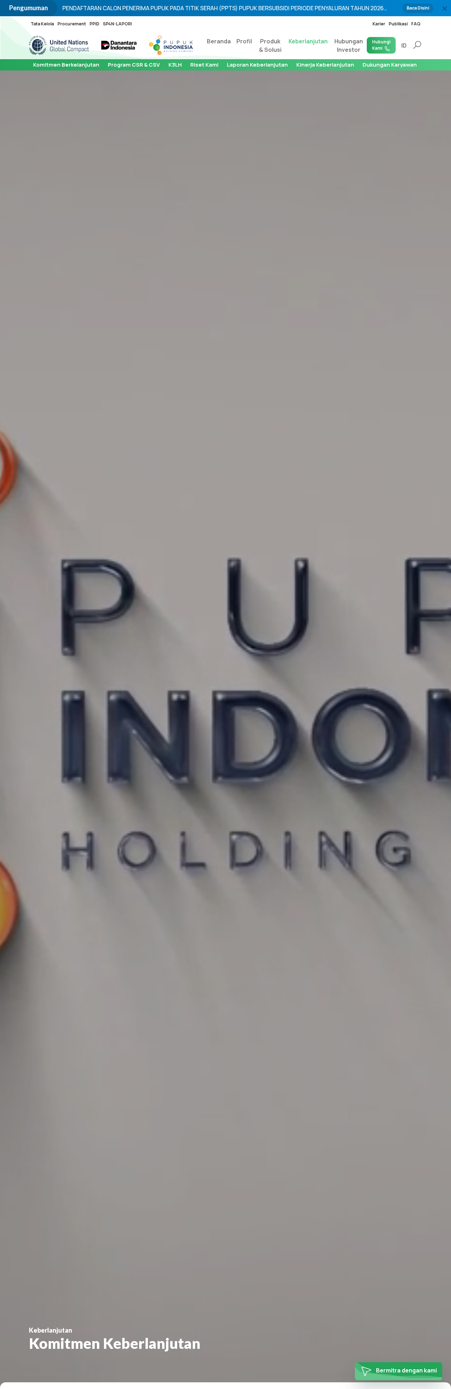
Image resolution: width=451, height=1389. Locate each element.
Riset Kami (204, 64)
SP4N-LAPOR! (117, 24)
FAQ (415, 24)
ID (404, 45)
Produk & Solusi (270, 45)
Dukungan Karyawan (390, 64)
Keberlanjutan (308, 41)
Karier (378, 24)
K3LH (175, 64)
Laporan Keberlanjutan (257, 64)
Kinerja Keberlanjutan (325, 64)
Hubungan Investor (348, 45)
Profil (244, 41)
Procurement (71, 24)
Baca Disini (418, 8)
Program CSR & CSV (134, 64)
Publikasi (398, 24)
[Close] (444, 8)
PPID (94, 24)
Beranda (219, 41)
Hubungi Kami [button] (381, 45)
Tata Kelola (42, 24)
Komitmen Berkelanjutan (66, 64)
